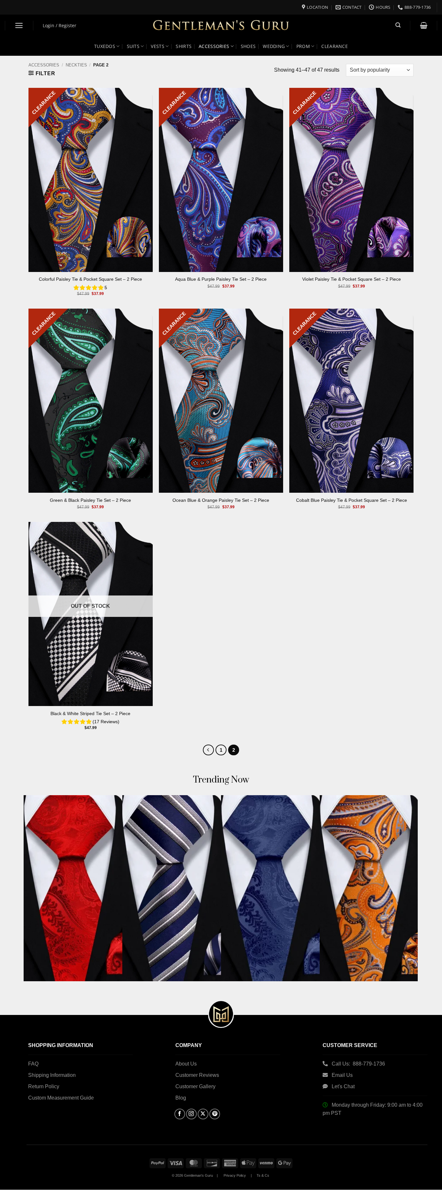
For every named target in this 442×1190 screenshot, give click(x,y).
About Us (186, 1063)
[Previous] (208, 750)
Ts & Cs (263, 1175)
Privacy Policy (235, 1175)
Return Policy (43, 1086)
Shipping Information (52, 1075)
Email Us (343, 1075)
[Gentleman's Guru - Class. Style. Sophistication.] (221, 26)
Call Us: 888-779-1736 (358, 1063)
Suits (133, 46)
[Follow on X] (203, 1114)
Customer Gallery (195, 1086)
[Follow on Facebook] (179, 1114)
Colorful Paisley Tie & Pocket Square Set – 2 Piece (90, 279)
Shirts (184, 46)
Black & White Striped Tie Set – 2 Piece (90, 713)
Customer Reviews (197, 1075)
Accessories (43, 65)
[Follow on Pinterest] (214, 1114)
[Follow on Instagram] (191, 1114)
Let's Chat (343, 1086)
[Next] (401, 868)
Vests (157, 46)
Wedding (274, 46)
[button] (19, 25)
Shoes (248, 46)
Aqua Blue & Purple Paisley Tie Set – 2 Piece (221, 279)
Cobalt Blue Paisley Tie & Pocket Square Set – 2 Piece (351, 500)
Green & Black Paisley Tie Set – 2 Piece (90, 500)
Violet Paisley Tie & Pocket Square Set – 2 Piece (351, 279)
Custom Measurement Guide (61, 1098)
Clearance (334, 46)
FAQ (33, 1063)
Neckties (76, 65)
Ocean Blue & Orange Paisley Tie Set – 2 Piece (220, 500)
